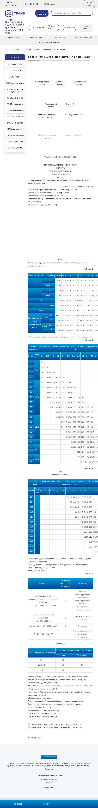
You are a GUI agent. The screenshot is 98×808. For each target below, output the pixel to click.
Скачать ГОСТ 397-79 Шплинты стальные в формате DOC (56, 727)
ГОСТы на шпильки (15, 129)
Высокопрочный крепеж (42, 83)
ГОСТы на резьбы (15, 104)
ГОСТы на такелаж (15, 116)
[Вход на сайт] (77, 6)
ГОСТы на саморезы (15, 110)
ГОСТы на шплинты (14, 135)
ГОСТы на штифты (15, 148)
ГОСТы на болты (15, 64)
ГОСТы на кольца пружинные (15, 90)
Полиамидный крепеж (51, 105)
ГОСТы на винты (15, 70)
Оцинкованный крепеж (79, 83)
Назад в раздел (35, 737)
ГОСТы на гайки (15, 77)
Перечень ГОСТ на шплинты (55, 49)
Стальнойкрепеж (69, 105)
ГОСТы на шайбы (15, 123)
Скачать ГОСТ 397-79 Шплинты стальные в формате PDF (56, 725)
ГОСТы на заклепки (15, 83)
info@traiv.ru (49, 782)
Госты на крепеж (32, 49)
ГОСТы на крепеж (15, 98)
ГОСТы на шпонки (15, 141)
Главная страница (13, 49)
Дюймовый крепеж (60, 83)
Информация (48, 788)
